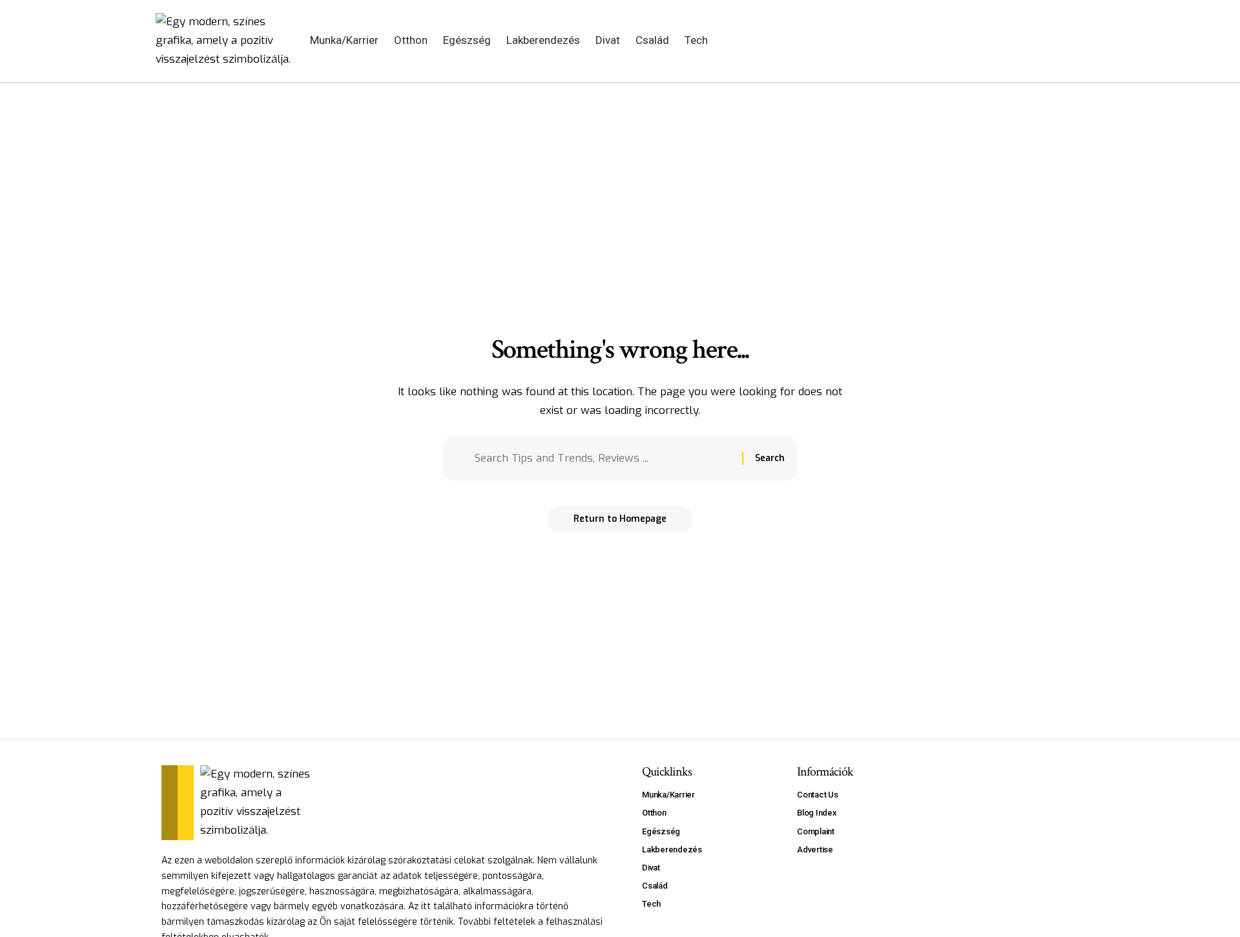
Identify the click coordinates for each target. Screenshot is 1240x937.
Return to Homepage (620, 519)
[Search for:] (603, 459)
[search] (1050, 40)
